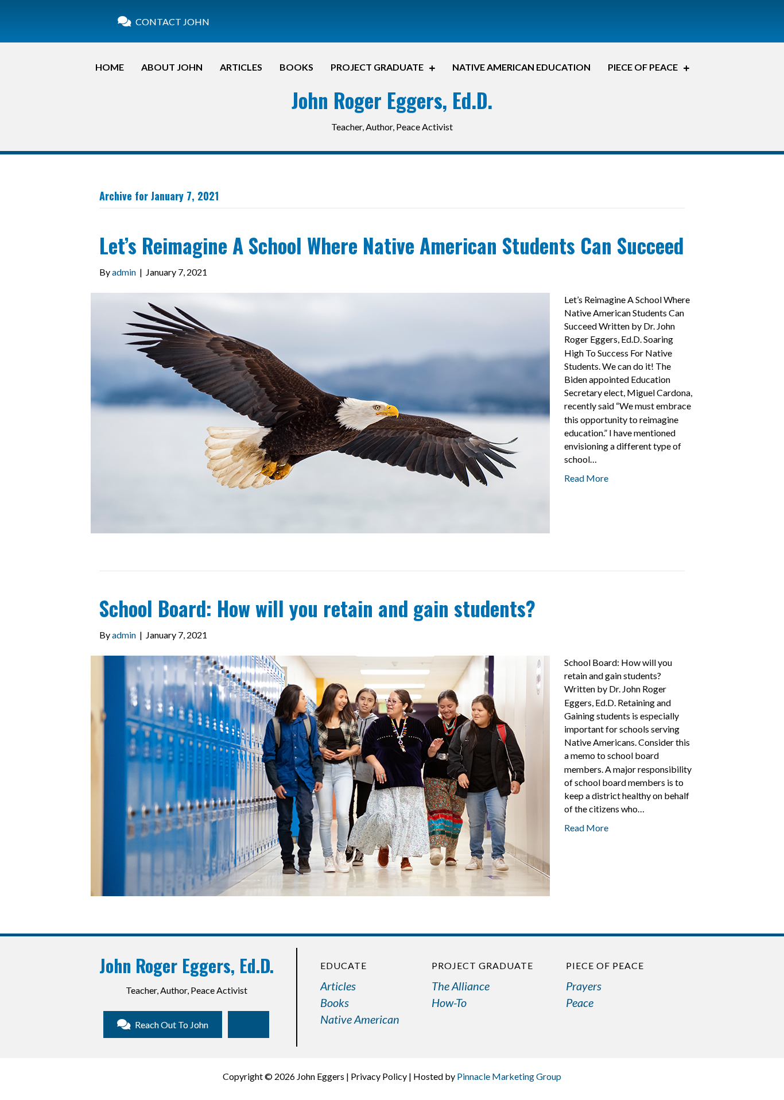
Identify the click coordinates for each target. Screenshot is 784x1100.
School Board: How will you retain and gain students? (317, 608)
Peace (579, 1002)
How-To (449, 1002)
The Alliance (461, 986)
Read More (586, 477)
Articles (338, 986)
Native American (359, 1019)
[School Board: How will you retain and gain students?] (320, 774)
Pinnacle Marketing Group (509, 1076)
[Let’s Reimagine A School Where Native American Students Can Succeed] (320, 411)
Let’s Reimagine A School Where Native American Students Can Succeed (391, 245)
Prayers (583, 986)
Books (334, 1002)
